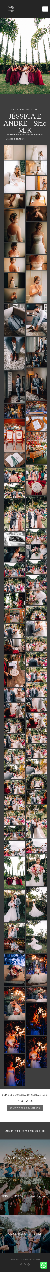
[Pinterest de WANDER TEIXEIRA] (29, 1264)
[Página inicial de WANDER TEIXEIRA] (11, 9)
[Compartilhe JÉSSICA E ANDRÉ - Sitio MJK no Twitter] (27, 1101)
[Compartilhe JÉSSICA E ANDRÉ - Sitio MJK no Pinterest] (31, 1101)
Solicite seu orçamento (25, 1108)
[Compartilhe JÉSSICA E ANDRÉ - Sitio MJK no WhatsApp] (22, 1101)
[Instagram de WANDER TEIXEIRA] (25, 1264)
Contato (35, 1259)
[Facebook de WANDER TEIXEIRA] (21, 1264)
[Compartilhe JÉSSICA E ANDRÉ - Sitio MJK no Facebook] (18, 1101)
